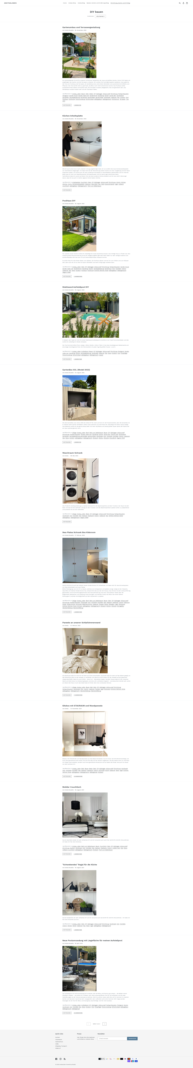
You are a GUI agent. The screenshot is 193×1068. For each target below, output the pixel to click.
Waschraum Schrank (72, 453)
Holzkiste (109, 436)
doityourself (106, 94)
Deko (87, 94)
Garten (107, 95)
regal (116, 184)
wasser (101, 355)
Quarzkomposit (109, 184)
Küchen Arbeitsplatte (72, 116)
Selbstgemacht (106, 99)
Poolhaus (65, 99)
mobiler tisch (116, 848)
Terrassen (122, 99)
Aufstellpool (84, 351)
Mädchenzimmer (87, 604)
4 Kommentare (78, 612)
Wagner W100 (121, 438)
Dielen (91, 94)
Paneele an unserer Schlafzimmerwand (81, 622)
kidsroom (126, 602)
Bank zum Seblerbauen (96, 432)
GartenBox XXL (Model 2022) (76, 370)
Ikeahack (84, 515)
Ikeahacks (91, 515)
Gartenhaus (83, 97)
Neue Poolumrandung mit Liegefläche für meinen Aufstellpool (92, 940)
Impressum (58, 1039)
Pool (127, 97)
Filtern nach (90, 16)
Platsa (106, 604)
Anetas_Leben (76, 94)
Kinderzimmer (71, 604)
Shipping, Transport (61, 1046)
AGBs (57, 1044)
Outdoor (122, 97)
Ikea (80, 515)
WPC (63, 101)
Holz (113, 268)
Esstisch (72, 848)
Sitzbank (95, 438)
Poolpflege (124, 353)
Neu (118, 97)
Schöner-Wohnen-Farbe (101, 270)
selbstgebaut (98, 99)
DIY (94, 94)
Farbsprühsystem (123, 94)
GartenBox (65, 97)
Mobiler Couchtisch (71, 787)
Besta (87, 514)
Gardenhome (93, 95)
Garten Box (112, 95)
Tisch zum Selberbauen (94, 186)
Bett (91, 687)
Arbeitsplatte (76, 182)
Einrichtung (114, 94)
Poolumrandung (80, 99)
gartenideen (91, 97)
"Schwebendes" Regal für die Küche (79, 864)
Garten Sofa (114, 434)
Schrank (79, 606)
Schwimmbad (89, 99)
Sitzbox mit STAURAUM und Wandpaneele (82, 706)
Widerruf (58, 1048)
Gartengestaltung (74, 97)
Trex (127, 99)
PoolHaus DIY (68, 201)
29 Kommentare (78, 1012)
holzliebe (118, 268)
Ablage (74, 432)
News (102, 184)
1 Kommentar (77, 105)
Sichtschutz (115, 99)
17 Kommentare (78, 695)
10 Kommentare (78, 776)
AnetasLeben (10, 3)
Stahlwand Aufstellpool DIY (75, 287)
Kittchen (64, 184)
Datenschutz (59, 1041)
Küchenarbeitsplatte (78, 184)
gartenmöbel (99, 97)
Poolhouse (72, 99)
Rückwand (122, 604)
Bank (87, 432)
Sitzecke (106, 438)
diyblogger (99, 94)
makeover (113, 97)
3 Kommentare (78, 359)
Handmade (107, 97)
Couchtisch (84, 182)
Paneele (101, 604)
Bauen (83, 94)
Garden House (73, 95)
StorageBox (120, 606)
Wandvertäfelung (78, 608)
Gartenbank (120, 95)
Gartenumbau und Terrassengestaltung (81, 27)
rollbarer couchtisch (68, 850)
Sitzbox (101, 438)
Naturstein (94, 184)
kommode (78, 604)
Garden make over (83, 95)
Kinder (64, 604)
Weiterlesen (67, 105)
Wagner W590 (66, 272)
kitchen (123, 182)
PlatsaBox (111, 604)
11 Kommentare (78, 276)
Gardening (101, 95)
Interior (118, 182)
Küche (70, 184)
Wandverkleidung (67, 608)
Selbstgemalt (93, 772)
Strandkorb (112, 438)
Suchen (57, 1037)
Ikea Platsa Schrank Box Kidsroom (79, 532)
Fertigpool (65, 95)
